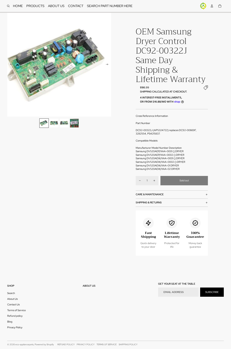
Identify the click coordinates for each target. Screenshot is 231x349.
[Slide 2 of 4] (54, 123)
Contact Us (13, 304)
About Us (12, 299)
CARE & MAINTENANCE (150, 194)
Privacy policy (86, 344)
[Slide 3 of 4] (64, 123)
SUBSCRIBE (212, 292)
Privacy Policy (14, 327)
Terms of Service (16, 310)
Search (11, 293)
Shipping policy (128, 344)
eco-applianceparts (24, 344)
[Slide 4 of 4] (74, 123)
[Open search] (8, 6)
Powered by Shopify (44, 344)
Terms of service (107, 344)
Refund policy (15, 315)
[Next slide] (108, 65)
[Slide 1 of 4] (44, 123)
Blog (9, 321)
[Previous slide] (10, 65)
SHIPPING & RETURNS (149, 202)
